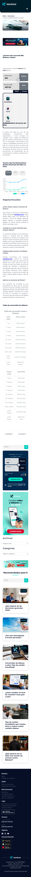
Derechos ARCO (7, 807)
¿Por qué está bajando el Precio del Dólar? (14, 637)
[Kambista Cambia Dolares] (15, 42)
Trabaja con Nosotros (8, 778)
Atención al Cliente (7, 784)
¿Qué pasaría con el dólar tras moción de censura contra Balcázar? (13, 757)
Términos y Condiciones (9, 804)
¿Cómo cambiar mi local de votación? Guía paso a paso (15, 695)
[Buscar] (26, 447)
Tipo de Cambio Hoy (8, 796)
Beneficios (5, 792)
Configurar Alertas (7, 794)
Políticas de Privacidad (9, 806)
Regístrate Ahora (15, 479)
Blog (3, 776)
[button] (27, 8)
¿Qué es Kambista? (8, 798)
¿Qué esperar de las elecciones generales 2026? (14, 608)
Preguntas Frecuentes (9, 786)
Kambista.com (19, 214)
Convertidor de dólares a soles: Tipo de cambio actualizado (15, 665)
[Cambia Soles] (15, 513)
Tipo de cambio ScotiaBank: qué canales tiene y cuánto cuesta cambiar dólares (15, 725)
